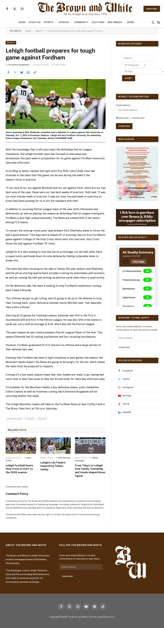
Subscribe (151, 9)
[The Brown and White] (85, 9)
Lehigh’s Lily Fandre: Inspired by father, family (53, 466)
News (22, 22)
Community (81, 22)
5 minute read (14, 418)
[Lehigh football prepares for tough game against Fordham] (56, 104)
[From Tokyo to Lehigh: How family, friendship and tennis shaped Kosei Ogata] (90, 445)
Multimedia (115, 22)
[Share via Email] (28, 72)
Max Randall (64, 458)
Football (29, 418)
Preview (42, 418)
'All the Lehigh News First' (102, 617)
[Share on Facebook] (8, 72)
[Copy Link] (35, 72)
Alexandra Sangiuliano (18, 65)
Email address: (123, 105)
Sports (48, 22)
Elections (98, 22)
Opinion (64, 22)
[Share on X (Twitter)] (15, 72)
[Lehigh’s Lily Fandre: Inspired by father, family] (55, 445)
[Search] (158, 22)
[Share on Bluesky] (22, 72)
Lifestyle (35, 22)
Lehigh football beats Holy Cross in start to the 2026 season (19, 469)
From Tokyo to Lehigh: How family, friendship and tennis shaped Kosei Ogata (90, 470)
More (130, 22)
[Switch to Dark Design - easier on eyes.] (153, 22)
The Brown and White (78, 617)
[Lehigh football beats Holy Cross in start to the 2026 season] (21, 445)
